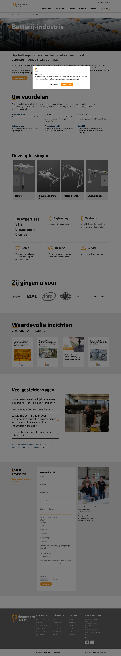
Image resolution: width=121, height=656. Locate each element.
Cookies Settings (54, 84)
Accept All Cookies (67, 84)
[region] (61, 77)
